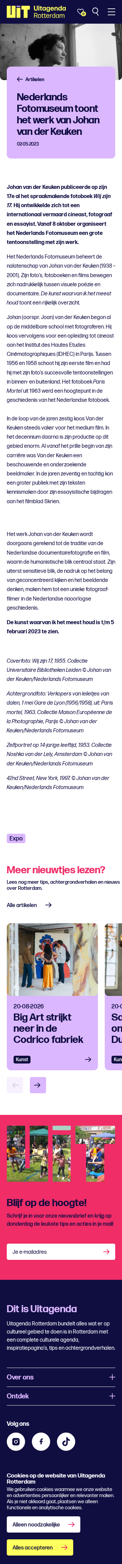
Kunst (22, 1059)
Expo (16, 838)
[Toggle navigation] (111, 11)
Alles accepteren (33, 1548)
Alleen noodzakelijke (36, 1525)
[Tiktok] (66, 1442)
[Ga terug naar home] (36, 12)
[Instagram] (16, 1442)
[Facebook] (41, 1442)
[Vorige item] (15, 1085)
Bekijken (90, 1060)
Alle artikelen (22, 905)
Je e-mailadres (30, 1252)
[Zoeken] (96, 11)
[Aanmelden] (107, 1252)
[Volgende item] (38, 1085)
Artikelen (34, 79)
